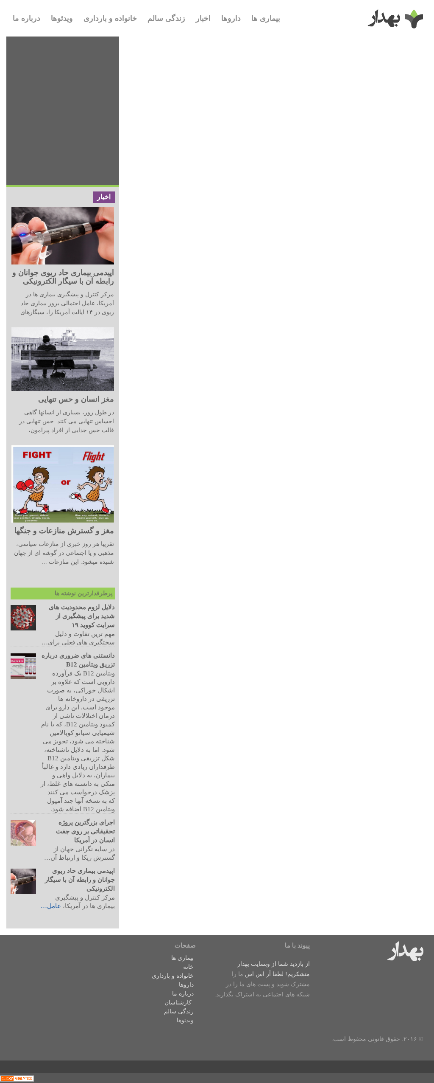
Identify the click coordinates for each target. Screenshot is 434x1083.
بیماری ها (265, 18)
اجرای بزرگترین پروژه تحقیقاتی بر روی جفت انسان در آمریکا (85, 831)
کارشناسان (178, 1002)
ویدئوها (62, 18)
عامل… (51, 906)
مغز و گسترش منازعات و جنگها (64, 530)
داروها (231, 18)
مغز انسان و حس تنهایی (76, 399)
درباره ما (26, 18)
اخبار (203, 18)
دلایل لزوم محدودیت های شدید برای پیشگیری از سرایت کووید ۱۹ (82, 616)
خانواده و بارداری (110, 18)
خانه (188, 967)
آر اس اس (258, 974)
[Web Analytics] (17, 1078)
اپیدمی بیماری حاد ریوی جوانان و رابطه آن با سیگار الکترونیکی (63, 276)
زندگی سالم (166, 18)
